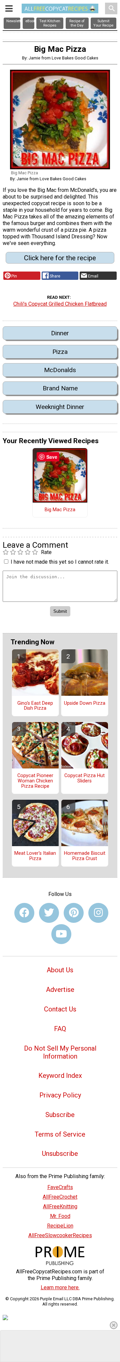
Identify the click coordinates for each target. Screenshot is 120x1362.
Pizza (60, 352)
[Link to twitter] (49, 913)
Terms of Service (60, 1134)
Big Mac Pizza (60, 510)
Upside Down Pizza (84, 703)
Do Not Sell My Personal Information (60, 1052)
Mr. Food (60, 1216)
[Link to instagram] (98, 913)
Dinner (60, 333)
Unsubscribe (60, 1154)
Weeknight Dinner (60, 407)
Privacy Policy (60, 1095)
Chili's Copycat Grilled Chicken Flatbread (60, 304)
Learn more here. (60, 1287)
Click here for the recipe (60, 258)
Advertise (60, 990)
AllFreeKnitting (60, 1206)
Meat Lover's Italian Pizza (35, 856)
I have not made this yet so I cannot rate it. (60, 562)
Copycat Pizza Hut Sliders (84, 778)
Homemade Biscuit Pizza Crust (84, 856)
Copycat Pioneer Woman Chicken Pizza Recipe (35, 781)
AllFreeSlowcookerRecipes (60, 1235)
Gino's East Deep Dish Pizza (35, 706)
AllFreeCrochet (60, 1197)
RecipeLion (60, 1226)
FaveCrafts (60, 1187)
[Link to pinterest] (74, 913)
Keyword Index (60, 1076)
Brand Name (60, 388)
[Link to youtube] (61, 934)
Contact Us (60, 1009)
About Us (60, 970)
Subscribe (60, 1115)
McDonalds (60, 370)
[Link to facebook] (24, 913)
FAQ (60, 1029)
